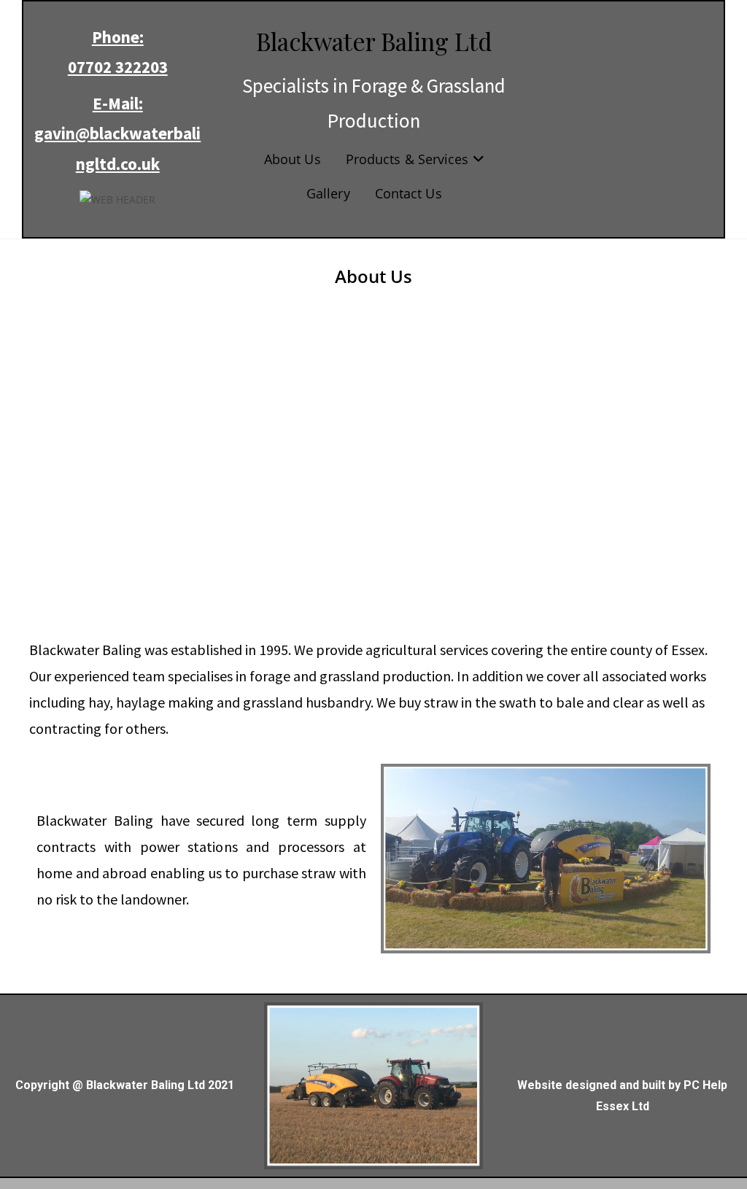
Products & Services (409, 159)
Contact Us (408, 193)
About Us (292, 159)
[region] (373, 464)
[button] (51, 464)
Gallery (328, 193)
